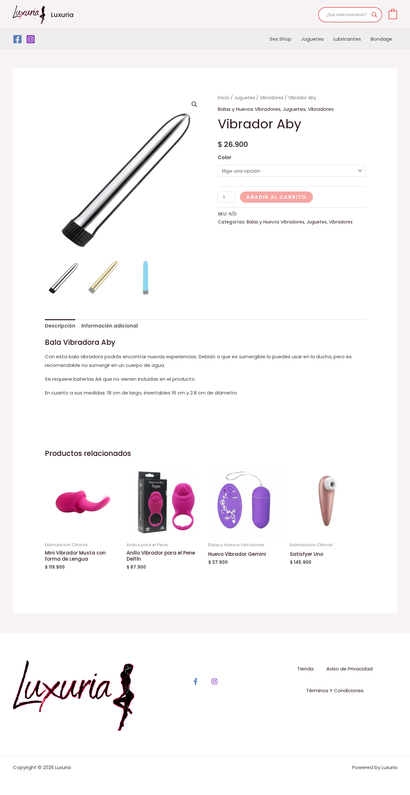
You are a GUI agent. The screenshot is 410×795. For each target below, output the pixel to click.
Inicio (223, 98)
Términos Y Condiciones (335, 690)
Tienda (305, 668)
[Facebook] (17, 39)
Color (224, 157)
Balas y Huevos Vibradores (249, 109)
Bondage (381, 39)
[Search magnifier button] (374, 14)
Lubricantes (347, 39)
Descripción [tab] (60, 325)
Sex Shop (280, 39)
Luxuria (62, 14)
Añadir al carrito (276, 197)
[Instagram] (30, 39)
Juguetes (312, 39)
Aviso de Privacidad (349, 668)
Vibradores (271, 98)
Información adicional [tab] (109, 325)
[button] (194, 104)
